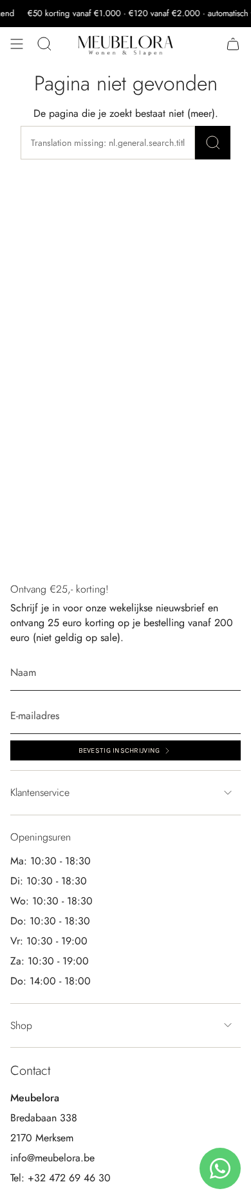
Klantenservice (40, 792)
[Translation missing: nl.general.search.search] (212, 142)
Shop (21, 1025)
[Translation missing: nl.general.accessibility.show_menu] (17, 44)
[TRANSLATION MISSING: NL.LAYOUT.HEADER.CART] (232, 44)
